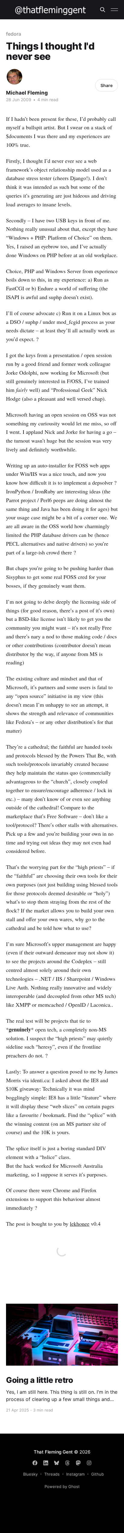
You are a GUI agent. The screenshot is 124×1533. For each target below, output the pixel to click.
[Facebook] (35, 1462)
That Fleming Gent (53, 1452)
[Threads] (67, 1462)
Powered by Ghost (62, 1486)
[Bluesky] (56, 1462)
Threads (52, 1474)
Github (97, 1474)
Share (107, 85)
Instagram (75, 1474)
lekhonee (79, 1223)
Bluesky (30, 1474)
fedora (13, 34)
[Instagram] (89, 1462)
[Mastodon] (78, 1462)
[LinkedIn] (45, 1462)
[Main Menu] (114, 9)
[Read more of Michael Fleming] (14, 76)
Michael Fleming (27, 93)
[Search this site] (102, 10)
